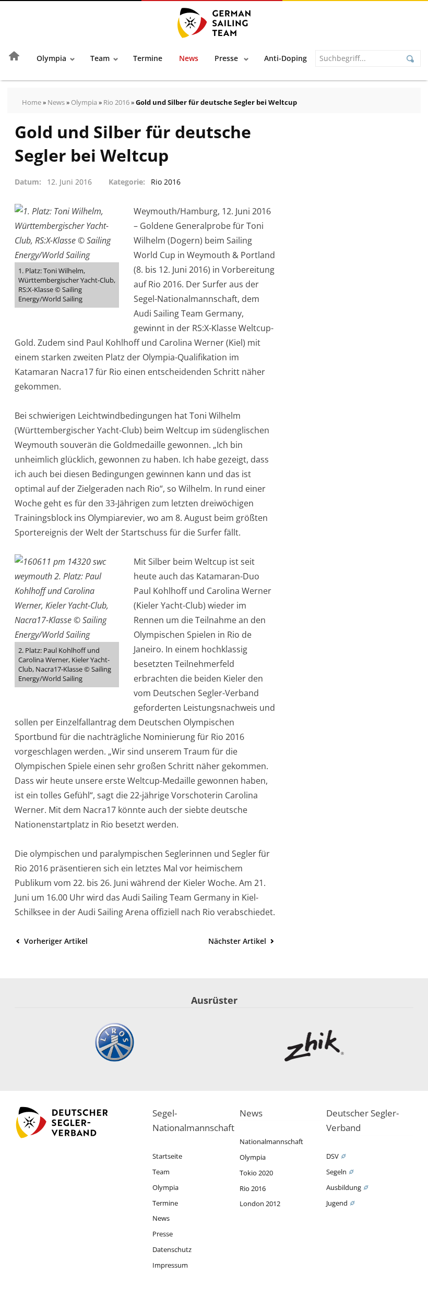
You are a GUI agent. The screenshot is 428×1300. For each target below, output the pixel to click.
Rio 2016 (116, 102)
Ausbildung (343, 1187)
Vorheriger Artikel (55, 941)
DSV (332, 1156)
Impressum (170, 1265)
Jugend (337, 1203)
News (188, 58)
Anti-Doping (285, 58)
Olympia (51, 58)
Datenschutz (172, 1249)
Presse (227, 58)
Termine (147, 58)
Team (100, 58)
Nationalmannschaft (271, 1141)
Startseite (167, 1156)
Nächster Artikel (238, 941)
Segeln (336, 1171)
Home (31, 102)
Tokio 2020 (256, 1172)
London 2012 (260, 1203)
